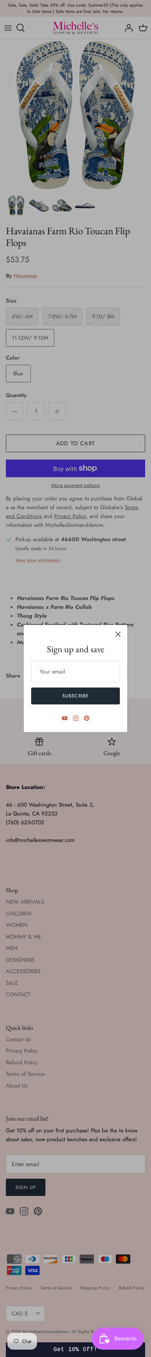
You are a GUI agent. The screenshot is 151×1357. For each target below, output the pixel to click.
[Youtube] (64, 718)
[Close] (118, 634)
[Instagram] (75, 718)
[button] (75, 1349)
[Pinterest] (86, 718)
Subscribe (75, 695)
